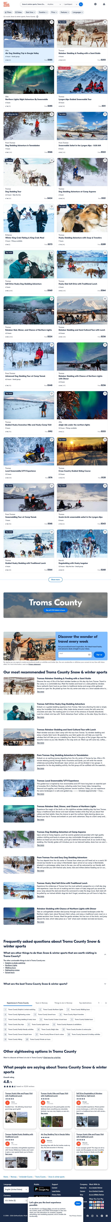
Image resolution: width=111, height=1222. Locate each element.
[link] (28, 41)
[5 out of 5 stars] (20, 1099)
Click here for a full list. (52, 1058)
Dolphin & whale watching (15, 963)
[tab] (17, 1003)
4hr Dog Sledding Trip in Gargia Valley (55, 1134)
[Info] (37, 17)
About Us (83, 1188)
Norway (14, 1177)
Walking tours (10, 968)
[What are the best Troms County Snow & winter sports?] (105, 983)
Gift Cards (83, 1202)
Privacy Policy (56, 1195)
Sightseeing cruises (12, 970)
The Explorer (82, 1206)
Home (5, 1177)
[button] (28, 41)
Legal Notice (56, 1191)
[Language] (95, 4)
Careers (82, 1191)
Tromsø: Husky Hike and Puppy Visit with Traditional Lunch (19, 1095)
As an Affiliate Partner (96, 1195)
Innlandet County (26, 1177)
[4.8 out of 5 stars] (9, 1086)
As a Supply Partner (95, 1188)
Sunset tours (10, 973)
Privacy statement (35, 664)
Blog (81, 1195)
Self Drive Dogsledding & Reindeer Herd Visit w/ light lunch (89, 1095)
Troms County (40, 1177)
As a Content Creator (96, 1191)
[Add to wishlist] (52, 22)
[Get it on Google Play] (42, 1189)
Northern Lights (11, 965)
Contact (54, 1188)
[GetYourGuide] (6, 4)
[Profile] (104, 4)
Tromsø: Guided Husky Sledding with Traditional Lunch (19, 1135)
